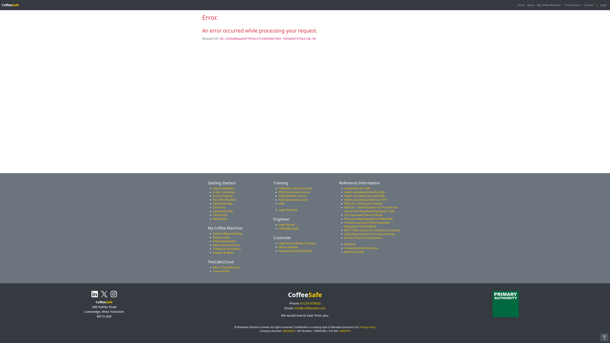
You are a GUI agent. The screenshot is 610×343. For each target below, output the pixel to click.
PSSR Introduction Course (294, 192)
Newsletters (220, 219)
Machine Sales (221, 237)
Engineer (281, 219)
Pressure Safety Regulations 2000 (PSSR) (368, 219)
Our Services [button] (572, 5)
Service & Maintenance (226, 245)
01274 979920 (310, 303)
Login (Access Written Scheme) (296, 243)
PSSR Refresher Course (292, 196)
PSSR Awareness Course (293, 200)
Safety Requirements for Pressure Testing (369, 234)
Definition (350, 244)
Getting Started (221, 182)
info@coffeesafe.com (309, 308)
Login (603, 5)
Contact (589, 5)
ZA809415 (345, 331)
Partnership (220, 215)
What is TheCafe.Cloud (226, 267)
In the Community (223, 192)
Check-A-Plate (221, 271)
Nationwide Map (223, 203)
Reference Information (359, 182)
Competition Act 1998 (357, 188)
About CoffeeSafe (223, 188)
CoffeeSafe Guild (288, 228)
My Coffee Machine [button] (548, 5)
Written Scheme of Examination (363, 238)
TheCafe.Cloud (221, 261)
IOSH (281, 203)
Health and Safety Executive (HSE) (364, 196)
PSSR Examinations (224, 241)
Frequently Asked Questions (361, 248)
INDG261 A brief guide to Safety (363, 203)
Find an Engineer (223, 196)
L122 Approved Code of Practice (363, 215)
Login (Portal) (286, 224)
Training (280, 182)
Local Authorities (223, 211)
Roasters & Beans (223, 252)
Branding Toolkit (354, 252)
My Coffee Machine (224, 200)
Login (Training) (287, 210)
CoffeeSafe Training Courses (295, 188)
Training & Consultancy (227, 249)
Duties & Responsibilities (228, 233)
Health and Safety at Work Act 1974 (365, 200)
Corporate (219, 207)
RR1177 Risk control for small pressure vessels (372, 230)
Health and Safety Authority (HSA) (364, 192)
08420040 (288, 331)
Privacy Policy (367, 327)
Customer (282, 237)
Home (521, 5)
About (531, 5)
